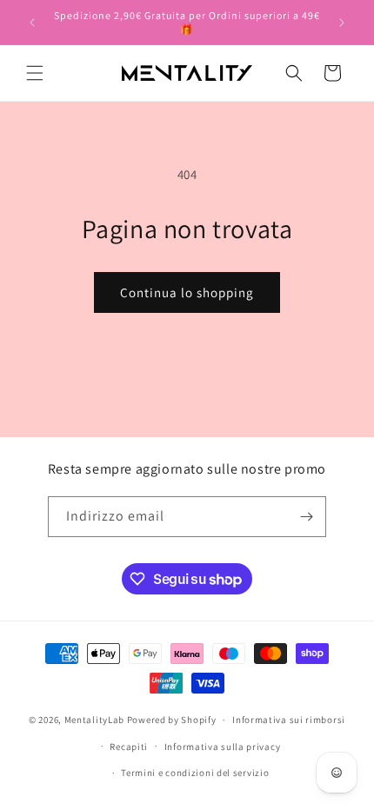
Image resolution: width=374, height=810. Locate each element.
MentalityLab (94, 720)
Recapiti (129, 746)
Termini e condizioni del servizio (195, 773)
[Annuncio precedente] (32, 22)
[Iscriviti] (306, 516)
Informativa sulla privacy (222, 746)
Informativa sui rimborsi (288, 720)
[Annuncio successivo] (342, 22)
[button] (35, 73)
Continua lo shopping (187, 292)
